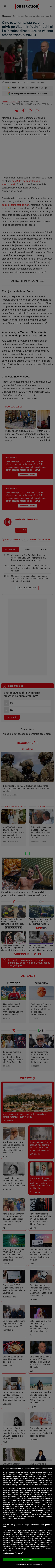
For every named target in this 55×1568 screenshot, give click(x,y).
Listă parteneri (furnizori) (13, 1553)
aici (21, 1506)
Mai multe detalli (45, 1484)
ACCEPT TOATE (27, 1559)
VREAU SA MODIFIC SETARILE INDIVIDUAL (27, 1564)
